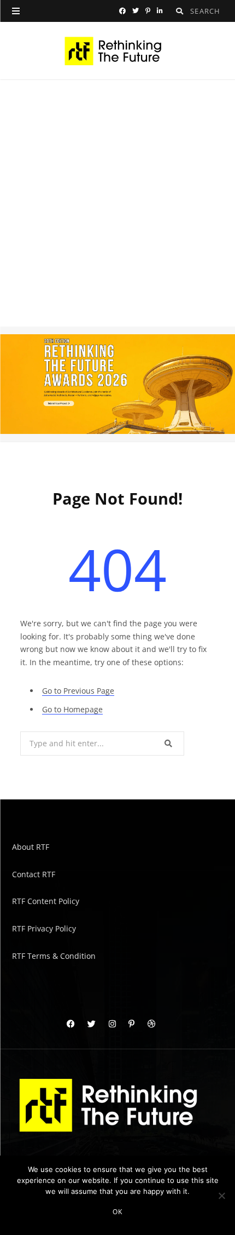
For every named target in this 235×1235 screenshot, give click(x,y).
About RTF (30, 847)
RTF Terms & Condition (54, 955)
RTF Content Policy (45, 901)
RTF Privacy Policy (44, 928)
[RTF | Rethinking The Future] (117, 51)
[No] (221, 1195)
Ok (117, 1211)
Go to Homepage (72, 709)
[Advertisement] (117, 203)
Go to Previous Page (78, 690)
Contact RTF (33, 873)
